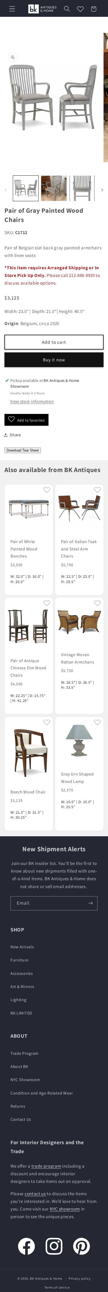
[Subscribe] (90, 903)
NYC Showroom (25, 1079)
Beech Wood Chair (28, 792)
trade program (46, 1166)
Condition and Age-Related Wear (41, 1093)
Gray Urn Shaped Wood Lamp (77, 777)
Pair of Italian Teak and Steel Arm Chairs (79, 549)
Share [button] (15, 435)
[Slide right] (102, 190)
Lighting (18, 999)
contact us (35, 1193)
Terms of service (57, 1287)
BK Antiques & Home (46, 1278)
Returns (17, 1106)
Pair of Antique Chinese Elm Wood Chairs (28, 668)
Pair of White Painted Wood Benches (23, 549)
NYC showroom (65, 1209)
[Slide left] (6, 190)
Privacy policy (80, 1278)
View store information (32, 401)
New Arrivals (22, 947)
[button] (12, 9)
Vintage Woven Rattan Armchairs (77, 658)
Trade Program (24, 1053)
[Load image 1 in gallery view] (25, 188)
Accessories (21, 973)
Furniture (19, 960)
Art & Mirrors (22, 986)
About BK (19, 1066)
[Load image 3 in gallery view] (82, 188)
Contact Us (20, 1119)
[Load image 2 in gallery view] (53, 188)
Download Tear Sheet (23, 450)
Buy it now (54, 360)
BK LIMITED (21, 1013)
